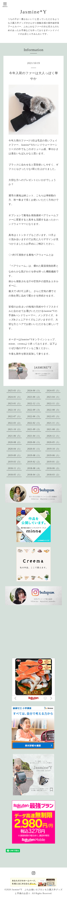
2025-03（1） (15, 390)
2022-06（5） (34, 416)
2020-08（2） (15, 442)
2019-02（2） (34, 462)
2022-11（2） (53, 403)
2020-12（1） (53, 436)
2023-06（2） (34, 397)
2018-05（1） (15, 474)
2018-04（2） (34, 474)
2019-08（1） (34, 455)
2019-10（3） (53, 449)
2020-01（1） (34, 449)
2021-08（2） (53, 429)
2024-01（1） (15, 397)
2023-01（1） (15, 403)
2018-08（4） (34, 468)
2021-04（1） (34, 436)
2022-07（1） (15, 416)
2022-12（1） (34, 403)
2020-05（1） (53, 442)
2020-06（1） (34, 442)
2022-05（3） (53, 416)
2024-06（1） (34, 390)
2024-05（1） (53, 390)
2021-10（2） (15, 429)
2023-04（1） (53, 397)
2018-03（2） (53, 474)
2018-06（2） (53, 468)
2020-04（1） (15, 449)
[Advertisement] (36, 631)
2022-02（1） (34, 423)
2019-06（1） (53, 455)
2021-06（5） (15, 436)
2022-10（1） (15, 410)
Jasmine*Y (33, 11)
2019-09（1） (15, 455)
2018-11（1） (15, 468)
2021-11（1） (53, 423)
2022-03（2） (15, 423)
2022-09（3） (34, 410)
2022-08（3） (53, 410)
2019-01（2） (53, 462)
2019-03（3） (15, 462)
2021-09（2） (34, 429)
